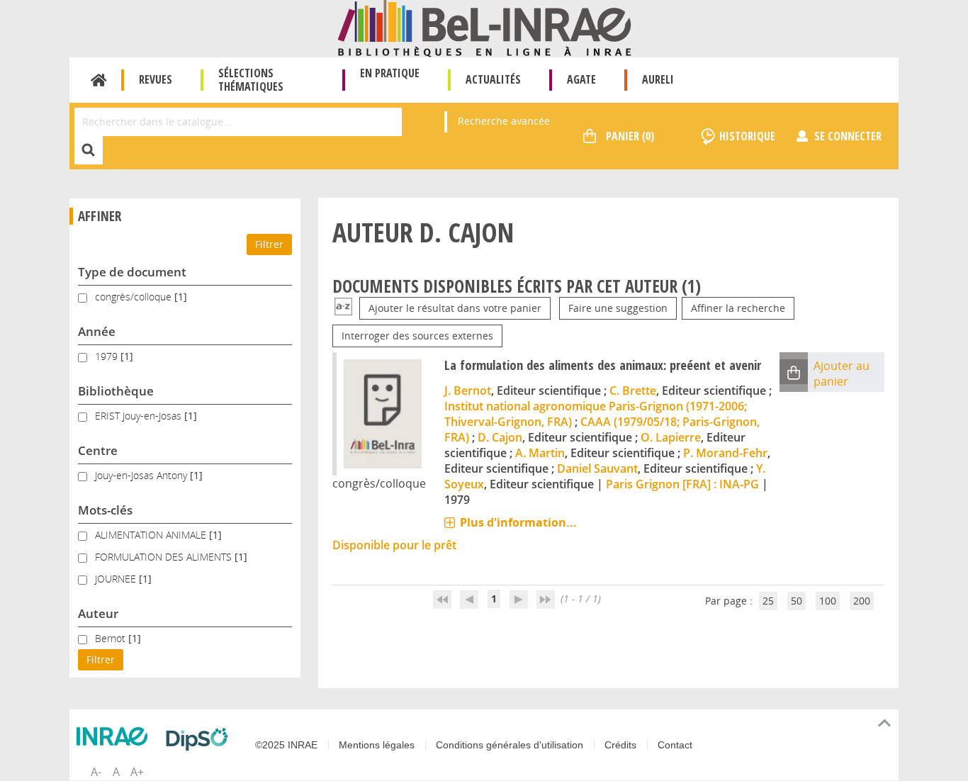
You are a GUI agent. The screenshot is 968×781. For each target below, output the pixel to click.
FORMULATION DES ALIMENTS (165, 556)
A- (96, 772)
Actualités (493, 79)
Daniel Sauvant (597, 468)
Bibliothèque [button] (116, 391)
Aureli (658, 79)
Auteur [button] (98, 613)
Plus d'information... (518, 522)
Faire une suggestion (618, 308)
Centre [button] (98, 450)
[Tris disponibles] (343, 308)
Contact (675, 745)
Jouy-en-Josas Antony (142, 475)
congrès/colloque (134, 296)
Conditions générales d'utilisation (509, 745)
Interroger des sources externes (417, 335)
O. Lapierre (671, 437)
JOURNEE (117, 578)
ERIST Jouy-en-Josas (139, 415)
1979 (107, 356)
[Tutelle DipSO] (201, 739)
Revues (155, 79)
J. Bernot (467, 390)
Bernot (111, 638)
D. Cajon (500, 437)
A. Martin (540, 453)
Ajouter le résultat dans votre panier (454, 308)
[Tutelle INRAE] (115, 736)
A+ (137, 772)
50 (796, 600)
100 (827, 600)
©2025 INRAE (286, 745)
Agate (581, 79)
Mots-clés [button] (105, 510)
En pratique (390, 73)
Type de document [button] (132, 272)
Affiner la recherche (738, 308)
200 (861, 600)
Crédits (620, 745)
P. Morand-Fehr (725, 453)
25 (768, 600)
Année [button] (97, 331)
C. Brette (632, 390)
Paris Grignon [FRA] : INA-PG (682, 484)
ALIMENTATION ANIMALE (152, 534)
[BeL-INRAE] (484, 27)
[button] (794, 371)
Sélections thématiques (250, 79)
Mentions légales (377, 745)
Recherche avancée (504, 121)
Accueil (99, 80)
